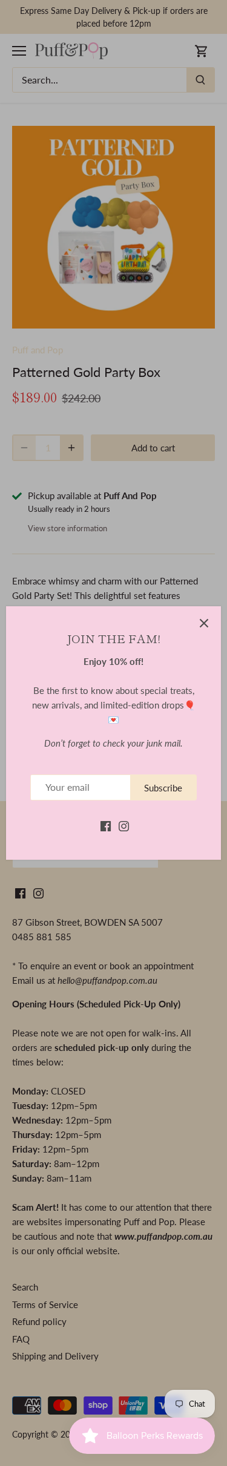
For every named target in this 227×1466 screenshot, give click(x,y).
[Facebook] (105, 825)
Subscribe (163, 787)
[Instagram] (124, 825)
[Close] (204, 623)
